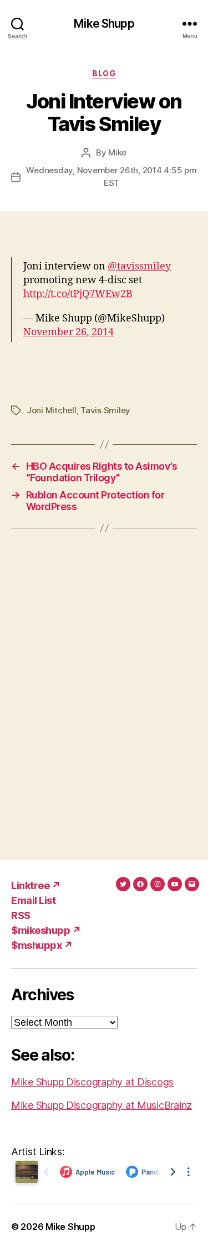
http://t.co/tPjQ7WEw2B (78, 294)
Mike (117, 152)
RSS (21, 915)
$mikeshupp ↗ (46, 930)
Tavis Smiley (105, 410)
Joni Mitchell (52, 410)
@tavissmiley (139, 266)
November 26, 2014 (68, 332)
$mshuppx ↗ (42, 945)
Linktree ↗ (35, 885)
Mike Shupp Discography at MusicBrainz (101, 1105)
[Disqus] (104, 694)
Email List (33, 900)
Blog (103, 73)
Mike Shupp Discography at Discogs (92, 1082)
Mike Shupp (104, 23)
